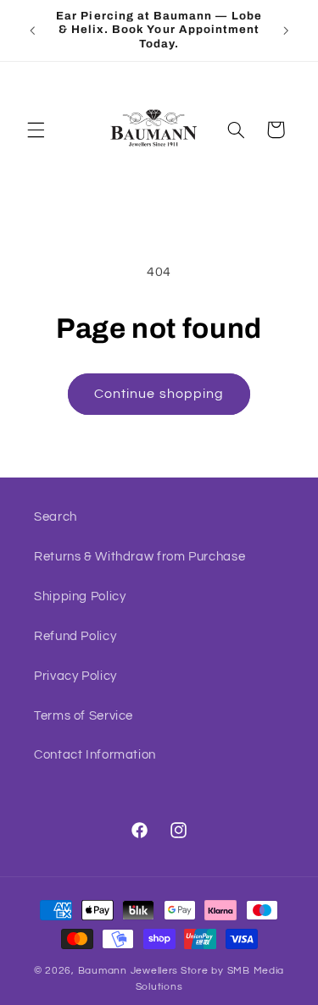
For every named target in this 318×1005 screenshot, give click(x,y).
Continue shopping (159, 393)
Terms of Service (83, 716)
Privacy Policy (75, 676)
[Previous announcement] (32, 30)
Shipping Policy (80, 596)
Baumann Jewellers (128, 970)
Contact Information (95, 754)
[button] (35, 129)
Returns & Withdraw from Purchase (139, 556)
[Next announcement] (285, 30)
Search (55, 517)
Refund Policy (75, 636)
